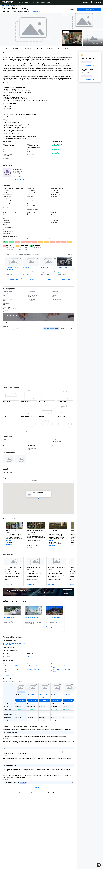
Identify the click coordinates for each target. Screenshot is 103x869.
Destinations (36, 2)
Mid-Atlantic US (9, 617)
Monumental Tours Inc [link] (33, 567)
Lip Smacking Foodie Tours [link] (13, 567)
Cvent (2, 5)
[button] (31, 29)
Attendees (5, 326)
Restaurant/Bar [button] (57, 579)
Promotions (27, 2)
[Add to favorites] (20, 258)
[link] (13, 561)
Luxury (49, 2)
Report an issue (23, 793)
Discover (43, 2)
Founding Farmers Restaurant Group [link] (56, 567)
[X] (28, 657)
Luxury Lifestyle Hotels (53, 617)
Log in (99, 2)
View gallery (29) (97, 43)
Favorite (72, 9)
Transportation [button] (34, 579)
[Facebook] (31, 657)
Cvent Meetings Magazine (33, 617)
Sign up (95, 2)
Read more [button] (8, 540)
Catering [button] (50, 579)
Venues (21, 2)
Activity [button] (6, 579)
